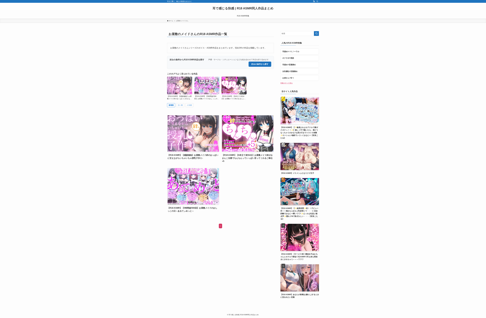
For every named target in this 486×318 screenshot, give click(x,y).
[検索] (317, 1)
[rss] (314, 1)
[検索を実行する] (316, 33)
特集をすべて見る (286, 83)
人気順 (189, 105)
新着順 (171, 105)
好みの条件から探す (259, 64)
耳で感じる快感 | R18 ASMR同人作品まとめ (243, 8)
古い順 (180, 105)
